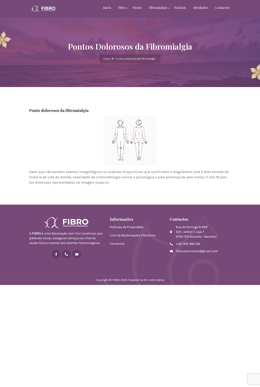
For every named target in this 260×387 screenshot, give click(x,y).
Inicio (107, 7)
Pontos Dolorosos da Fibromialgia (135, 58)
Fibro (122, 7)
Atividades (200, 7)
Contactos (222, 7)
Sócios (137, 7)
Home (106, 58)
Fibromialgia (158, 7)
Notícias (180, 7)
